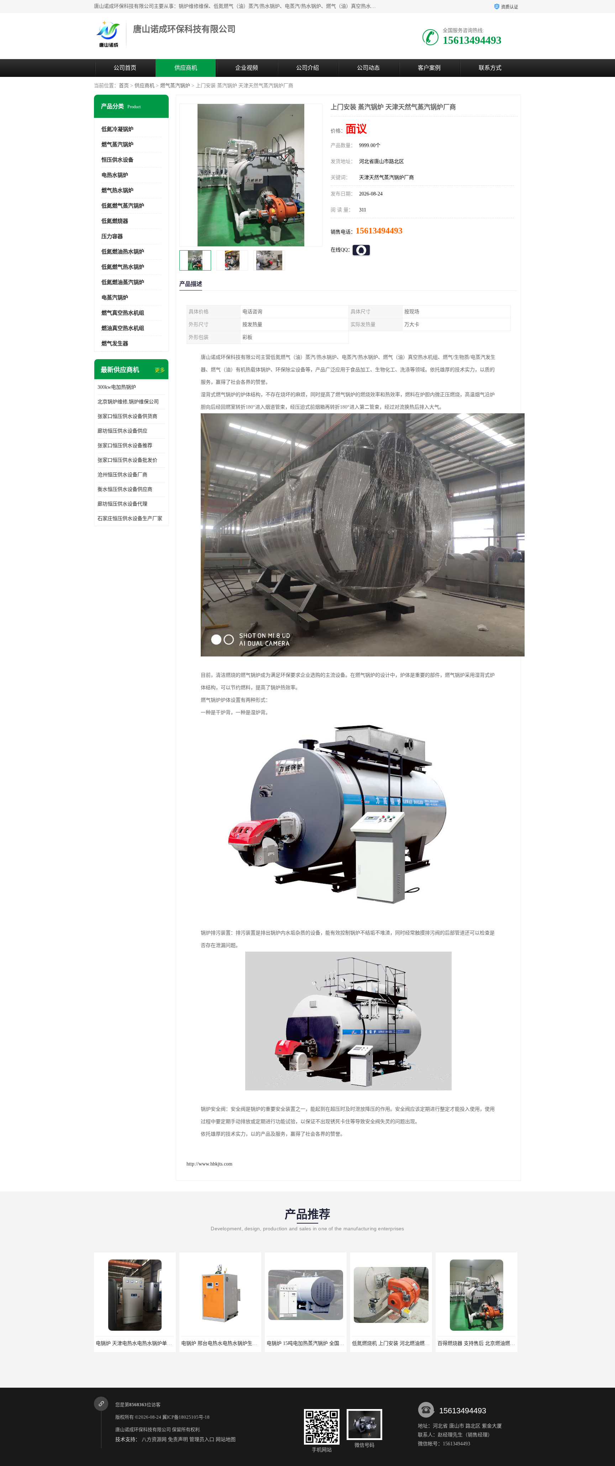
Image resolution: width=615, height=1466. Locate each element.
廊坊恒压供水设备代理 (122, 504)
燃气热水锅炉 (117, 190)
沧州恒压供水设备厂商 (122, 474)
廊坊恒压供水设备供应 (122, 431)
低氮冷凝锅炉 (117, 129)
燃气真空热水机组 (122, 313)
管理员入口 (201, 1439)
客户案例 (429, 68)
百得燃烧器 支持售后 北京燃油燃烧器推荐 (398, 1343)
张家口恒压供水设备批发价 (127, 460)
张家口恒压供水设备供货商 (127, 416)
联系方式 (490, 68)
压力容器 (112, 236)
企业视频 (246, 68)
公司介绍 (307, 68)
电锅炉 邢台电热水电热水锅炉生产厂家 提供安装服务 (154, 1343)
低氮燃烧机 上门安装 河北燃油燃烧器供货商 (315, 1343)
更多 (160, 370)
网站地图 (226, 1439)
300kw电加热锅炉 (117, 387)
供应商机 (185, 68)
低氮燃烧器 (114, 221)
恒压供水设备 (117, 160)
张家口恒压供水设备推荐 (125, 445)
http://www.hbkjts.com (209, 1164)
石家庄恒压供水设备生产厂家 (130, 518)
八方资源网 (154, 1439)
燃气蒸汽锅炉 (175, 85)
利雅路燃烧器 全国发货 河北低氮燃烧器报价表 (488, 1343)
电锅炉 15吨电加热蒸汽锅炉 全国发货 (222, 1343)
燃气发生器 (114, 343)
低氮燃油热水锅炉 (122, 252)
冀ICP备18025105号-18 (186, 1417)
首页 (124, 85)
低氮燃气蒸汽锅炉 (122, 206)
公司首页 (125, 68)
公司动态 (368, 68)
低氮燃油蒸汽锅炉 (122, 282)
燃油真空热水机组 (122, 328)
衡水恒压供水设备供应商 (125, 489)
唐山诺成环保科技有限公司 (143, 1429)
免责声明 (178, 1439)
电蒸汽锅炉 (114, 297)
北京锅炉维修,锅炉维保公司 (128, 401)
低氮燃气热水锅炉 (122, 267)
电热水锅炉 (114, 175)
